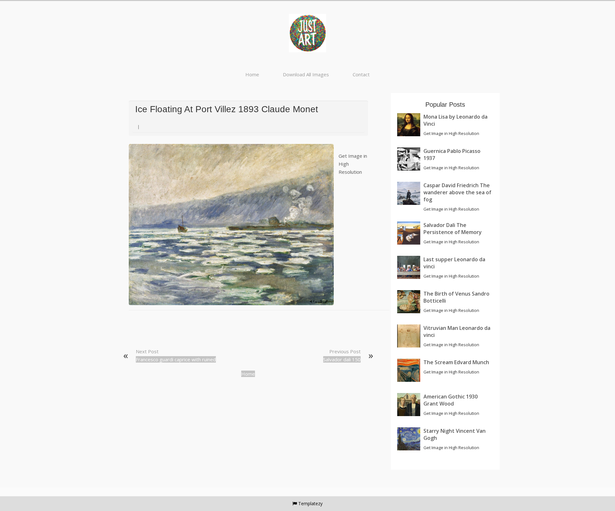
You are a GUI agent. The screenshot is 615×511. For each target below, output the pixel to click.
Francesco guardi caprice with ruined (176, 359)
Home (252, 74)
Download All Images (306, 74)
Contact (361, 74)
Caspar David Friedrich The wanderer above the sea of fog (457, 192)
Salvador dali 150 (342, 359)
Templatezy (310, 503)
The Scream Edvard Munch (456, 362)
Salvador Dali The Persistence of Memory (452, 229)
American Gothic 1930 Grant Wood (450, 400)
